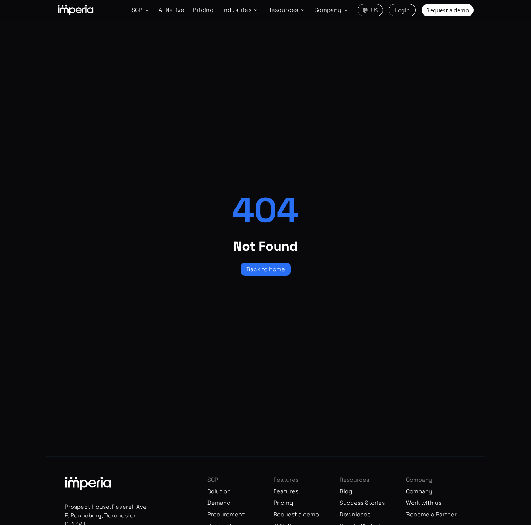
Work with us (423, 503)
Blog (346, 491)
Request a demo (447, 10)
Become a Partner (431, 514)
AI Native (172, 10)
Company (419, 491)
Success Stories (362, 503)
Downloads (355, 514)
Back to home (265, 269)
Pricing (203, 10)
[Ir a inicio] (75, 10)
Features (285, 491)
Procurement (226, 514)
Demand (218, 503)
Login (402, 10)
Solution (219, 491)
